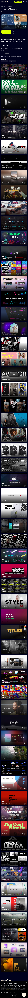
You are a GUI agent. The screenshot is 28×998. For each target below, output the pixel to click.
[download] (25, 77)
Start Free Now (18, 1)
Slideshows (4, 61)
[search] (24, 1)
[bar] (26, 1)
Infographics (12, 61)
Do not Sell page (11, 991)
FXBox (4, 11)
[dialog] (14, 989)
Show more (5, 45)
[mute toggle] (3, 75)
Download (4, 56)
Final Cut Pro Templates (6, 6)
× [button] (26, 982)
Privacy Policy (9, 989)
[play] (3, 27)
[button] (14, 992)
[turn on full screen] (20, 76)
